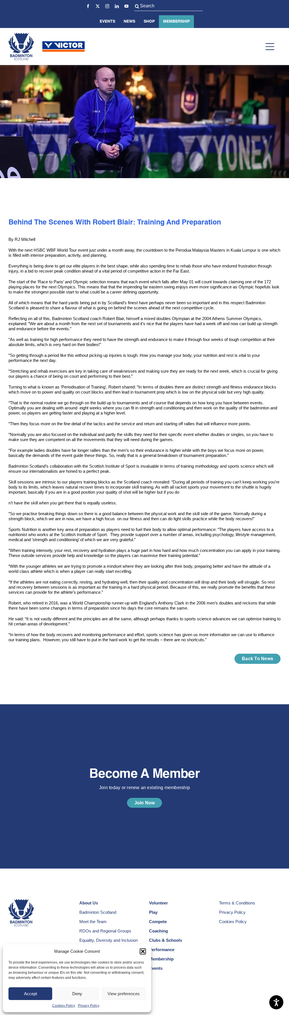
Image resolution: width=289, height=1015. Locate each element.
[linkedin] (117, 6)
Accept (30, 993)
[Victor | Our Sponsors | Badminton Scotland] (63, 43)
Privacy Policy (88, 1006)
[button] (143, 951)
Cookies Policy (63, 1006)
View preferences (124, 993)
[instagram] (107, 6)
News (129, 21)
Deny (77, 993)
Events (107, 21)
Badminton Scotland (97, 912)
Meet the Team (93, 921)
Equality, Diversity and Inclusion (108, 940)
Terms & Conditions (237, 902)
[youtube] (126, 6)
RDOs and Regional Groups (105, 930)
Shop (149, 21)
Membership (176, 21)
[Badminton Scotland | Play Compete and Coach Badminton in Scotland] (21, 35)
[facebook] (88, 6)
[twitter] (98, 6)
